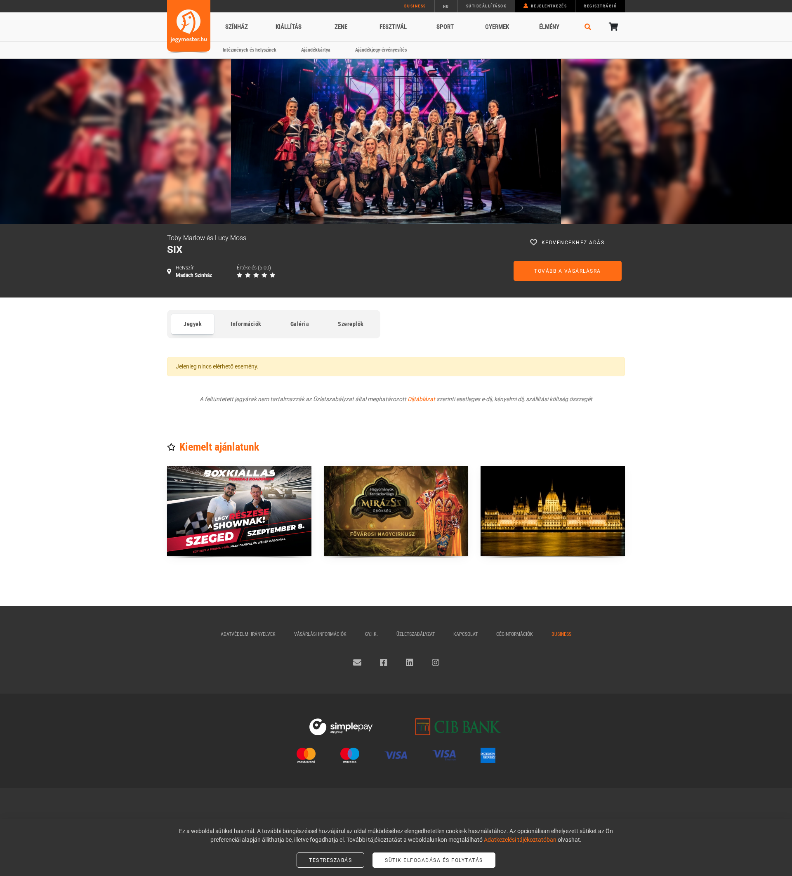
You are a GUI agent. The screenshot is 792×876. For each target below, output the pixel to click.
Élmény (549, 27)
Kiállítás (289, 27)
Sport (445, 27)
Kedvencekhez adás (573, 243)
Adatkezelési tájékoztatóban (520, 839)
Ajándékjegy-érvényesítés (381, 50)
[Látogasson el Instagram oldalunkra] (435, 662)
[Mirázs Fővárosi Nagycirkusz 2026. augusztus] (396, 511)
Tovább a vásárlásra (567, 271)
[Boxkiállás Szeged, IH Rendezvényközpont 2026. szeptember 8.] (239, 511)
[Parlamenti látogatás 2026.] (553, 511)
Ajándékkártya (315, 50)
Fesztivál (393, 27)
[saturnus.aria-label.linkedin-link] (409, 662)
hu (446, 6)
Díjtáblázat (421, 399)
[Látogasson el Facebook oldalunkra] (383, 662)
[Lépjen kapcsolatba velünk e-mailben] (357, 662)
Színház (236, 27)
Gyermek (497, 27)
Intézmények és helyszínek (249, 50)
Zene (341, 27)
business (415, 6)
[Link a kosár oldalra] (612, 27)
